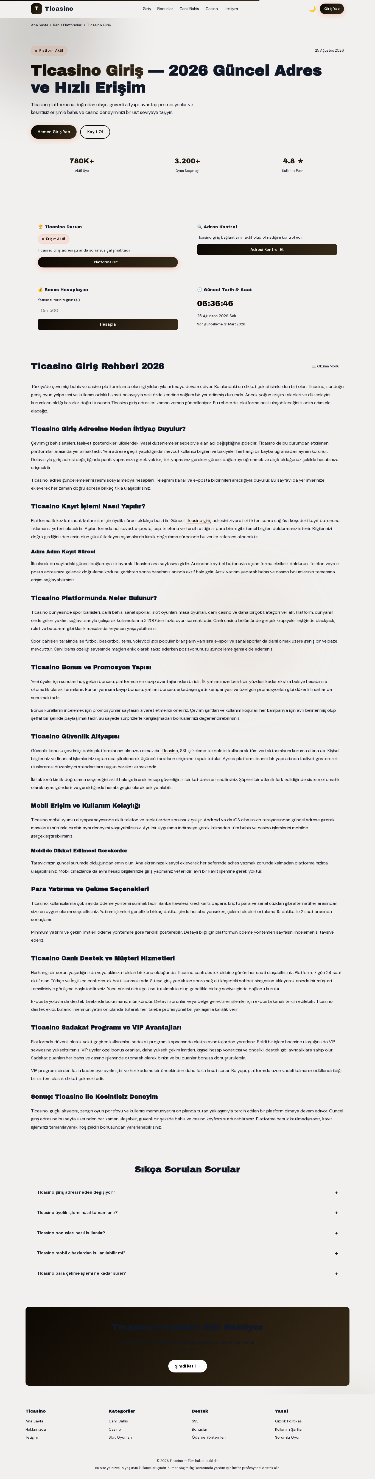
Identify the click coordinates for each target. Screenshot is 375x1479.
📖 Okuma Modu (325, 366)
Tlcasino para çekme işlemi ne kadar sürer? (81, 1273)
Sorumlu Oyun (288, 1437)
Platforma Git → (108, 262)
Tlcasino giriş (198, 520)
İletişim (231, 8)
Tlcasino (54, 8)
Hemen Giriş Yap (54, 131)
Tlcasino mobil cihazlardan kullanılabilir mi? (81, 1253)
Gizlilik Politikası (289, 1421)
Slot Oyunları (120, 1437)
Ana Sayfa (34, 1421)
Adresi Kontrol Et (267, 249)
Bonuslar (165, 8)
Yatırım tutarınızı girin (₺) (59, 300)
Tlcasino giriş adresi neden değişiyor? (76, 1192)
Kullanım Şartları (289, 1429)
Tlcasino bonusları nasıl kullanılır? (71, 1233)
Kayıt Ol (95, 131)
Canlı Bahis (189, 8)
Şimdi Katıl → (187, 1366)
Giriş (147, 8)
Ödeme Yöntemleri (209, 1437)
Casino (212, 8)
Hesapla (108, 324)
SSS (195, 1421)
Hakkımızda (36, 1429)
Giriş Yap (332, 8)
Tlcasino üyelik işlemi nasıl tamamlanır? (77, 1212)
